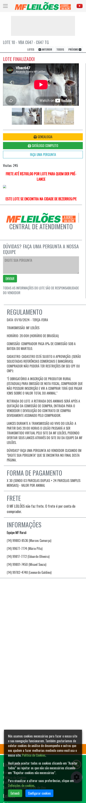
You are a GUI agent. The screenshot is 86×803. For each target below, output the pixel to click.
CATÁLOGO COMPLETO (44, 145)
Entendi (15, 793)
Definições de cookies (21, 785)
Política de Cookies (33, 755)
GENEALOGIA (44, 136)
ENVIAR (10, 278)
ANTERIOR (46, 49)
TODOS (60, 49)
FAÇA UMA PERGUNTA (43, 154)
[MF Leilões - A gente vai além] (43, 6)
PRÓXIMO (73, 49)
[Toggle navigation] (5, 6)
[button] (11, 82)
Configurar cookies (39, 793)
